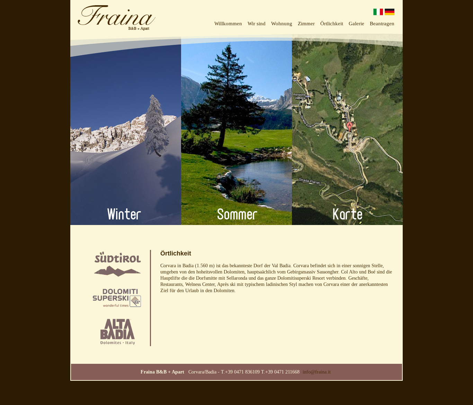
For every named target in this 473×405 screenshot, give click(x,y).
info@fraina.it (317, 372)
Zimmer (306, 23)
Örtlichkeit (331, 23)
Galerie (356, 23)
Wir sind (257, 23)
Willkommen (228, 23)
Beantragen (382, 23)
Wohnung (281, 23)
